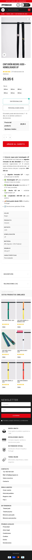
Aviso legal (6, 530)
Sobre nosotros (8, 478)
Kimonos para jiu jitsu (9, 518)
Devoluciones (7, 543)
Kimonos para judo (8, 515)
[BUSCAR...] (29, 10)
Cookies (5, 536)
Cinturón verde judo (8, 320)
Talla (5, 86)
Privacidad (6, 527)
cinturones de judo (21, 14)
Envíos (5, 539)
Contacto (6, 481)
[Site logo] (6, 5)
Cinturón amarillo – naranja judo (23, 321)
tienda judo (9, 14)
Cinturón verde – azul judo (7, 351)
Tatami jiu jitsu (7, 511)
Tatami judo (6, 508)
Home (3, 14)
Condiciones (7, 533)
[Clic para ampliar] (4, 55)
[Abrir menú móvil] (2, 10)
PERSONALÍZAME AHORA (16, 108)
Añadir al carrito (16, 144)
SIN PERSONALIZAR (16, 101)
